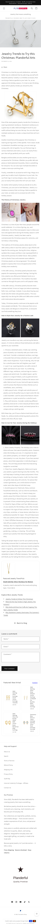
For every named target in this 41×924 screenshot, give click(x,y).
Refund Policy (8, 765)
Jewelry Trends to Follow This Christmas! (19, 599)
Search (6, 756)
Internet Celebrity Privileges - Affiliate (16, 783)
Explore (35, 683)
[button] (4, 8)
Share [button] (5, 67)
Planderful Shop (22, 914)
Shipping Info (8, 769)
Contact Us (7, 788)
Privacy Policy (8, 774)
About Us (7, 752)
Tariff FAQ (7, 779)
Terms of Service (9, 761)
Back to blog (22, 623)
